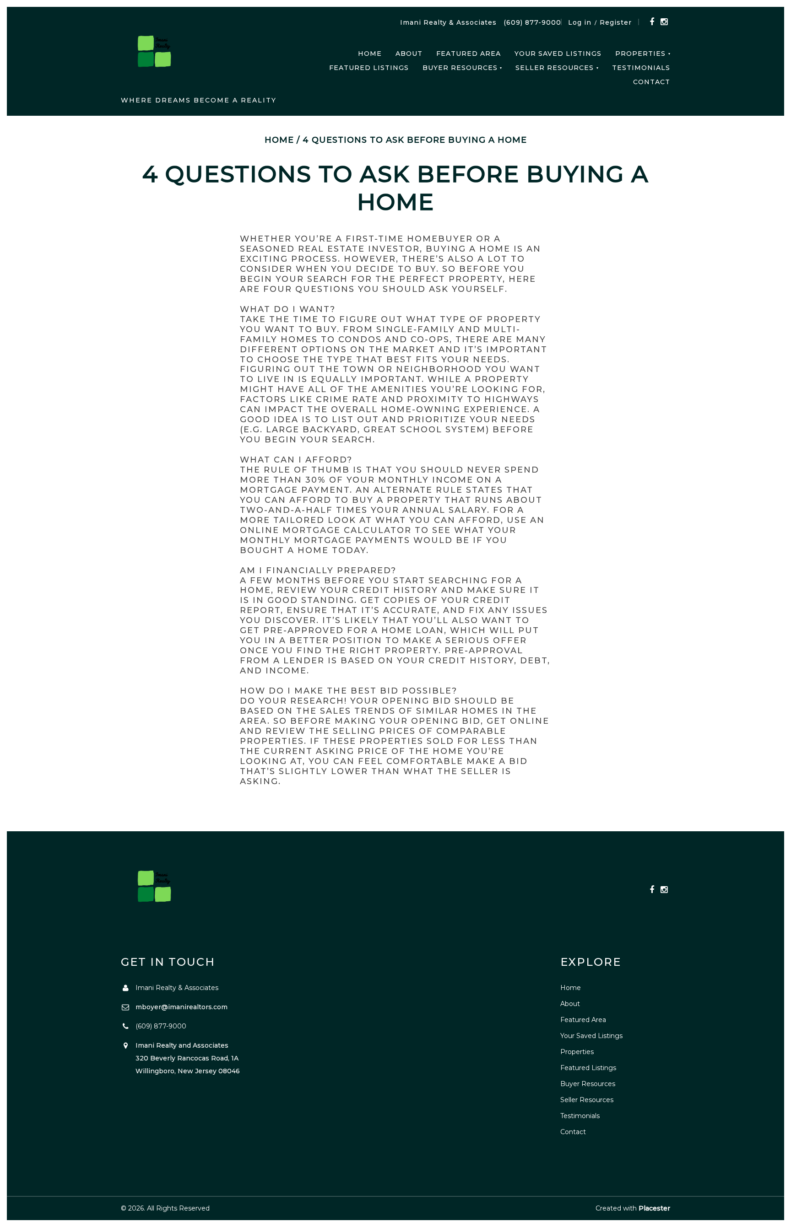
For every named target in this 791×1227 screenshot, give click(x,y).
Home (370, 53)
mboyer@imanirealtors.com (181, 1007)
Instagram (664, 22)
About (409, 53)
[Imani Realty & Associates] (155, 55)
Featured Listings (369, 68)
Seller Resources (554, 68)
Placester (654, 1208)
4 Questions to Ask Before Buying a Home (415, 140)
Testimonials (641, 68)
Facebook (651, 22)
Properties (640, 53)
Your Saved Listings (558, 53)
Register (616, 22)
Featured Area (468, 53)
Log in (579, 22)
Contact (651, 82)
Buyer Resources (460, 68)
